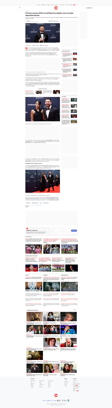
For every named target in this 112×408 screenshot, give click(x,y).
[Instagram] (44, 400)
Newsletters (75, 390)
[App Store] (59, 401)
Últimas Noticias (33, 380)
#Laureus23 (36, 74)
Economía (45, 275)
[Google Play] (64, 401)
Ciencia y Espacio (50, 380)
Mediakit (75, 385)
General (40, 383)
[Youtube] (47, 400)
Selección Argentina (35, 202)
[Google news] (55, 400)
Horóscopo (32, 384)
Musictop (65, 385)
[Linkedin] (49, 400)
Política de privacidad (76, 384)
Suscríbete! (74, 230)
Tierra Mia (65, 383)
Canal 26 (28, 20)
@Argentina (52, 73)
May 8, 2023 (36, 75)
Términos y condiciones (76, 383)
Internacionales (64, 275)
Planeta (49, 384)
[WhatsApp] (52, 400)
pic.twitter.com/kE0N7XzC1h (42, 74)
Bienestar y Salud (41, 380)
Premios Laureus (45, 202)
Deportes (26, 11)
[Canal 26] (56, 395)
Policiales (32, 385)
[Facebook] (43, 400)
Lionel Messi (41, 47)
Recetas (49, 385)
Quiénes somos (75, 380)
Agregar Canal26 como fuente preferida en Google (55, 21)
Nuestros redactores (76, 388)
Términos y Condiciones (54, 403)
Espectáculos (32, 383)
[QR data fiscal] (68, 401)
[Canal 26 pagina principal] (56, 9)
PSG (40, 202)
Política (27, 275)
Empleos (74, 389)
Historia (49, 383)
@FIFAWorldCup (28, 74)
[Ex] (46, 400)
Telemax (65, 384)
